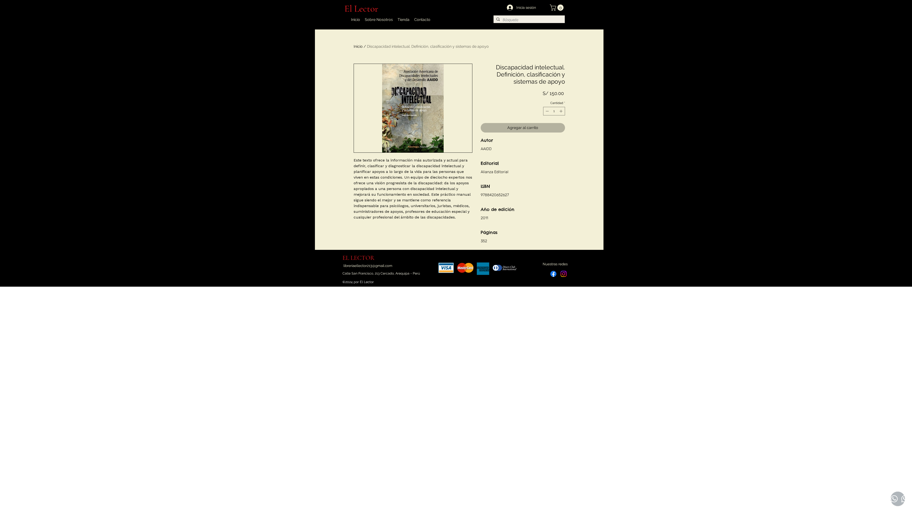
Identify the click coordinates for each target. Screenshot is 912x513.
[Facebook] (553, 274)
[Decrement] (547, 111)
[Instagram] (564, 274)
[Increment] (561, 111)
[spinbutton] (554, 111)
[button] (557, 8)
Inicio (358, 46)
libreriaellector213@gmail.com (367, 266)
